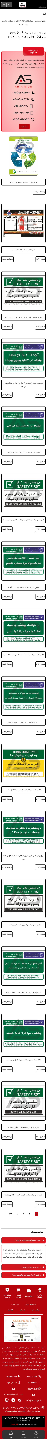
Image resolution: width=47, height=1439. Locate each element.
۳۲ (10, 1213)
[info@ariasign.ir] (33, 1394)
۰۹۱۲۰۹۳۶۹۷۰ (21, 106)
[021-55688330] (33, 93)
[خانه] (11, 1433)
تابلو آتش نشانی (7, 259)
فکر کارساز (14, 1424)
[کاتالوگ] (23, 1433)
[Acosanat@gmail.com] (13, 1388)
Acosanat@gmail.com (13, 1394)
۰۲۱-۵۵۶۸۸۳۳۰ (21, 93)
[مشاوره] (36, 1433)
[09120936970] (31, 106)
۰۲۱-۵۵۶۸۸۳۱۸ (21, 99)
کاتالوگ (23, 1437)
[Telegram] (13, 1400)
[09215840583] (32, 120)
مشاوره (36, 1437)
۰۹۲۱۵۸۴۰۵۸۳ (21, 119)
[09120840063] (32, 113)
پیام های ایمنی (7, 327)
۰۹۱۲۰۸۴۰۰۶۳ (21, 113)
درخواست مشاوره (33, 51)
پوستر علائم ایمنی (39, 192)
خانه (44, 21)
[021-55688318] (33, 99)
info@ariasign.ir (34, 1400)
